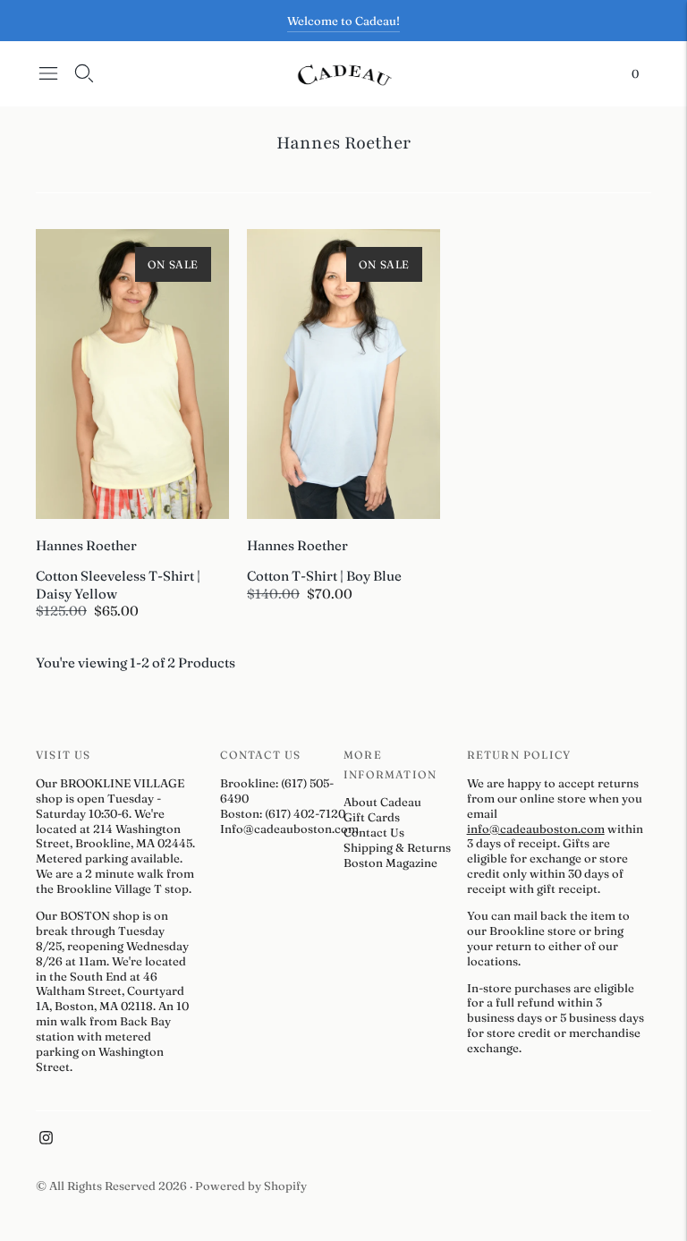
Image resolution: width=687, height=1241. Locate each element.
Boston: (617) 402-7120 (282, 813)
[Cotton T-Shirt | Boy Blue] (343, 374)
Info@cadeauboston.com (289, 828)
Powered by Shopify (251, 1185)
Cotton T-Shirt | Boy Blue (324, 575)
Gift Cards (372, 817)
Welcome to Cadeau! (343, 20)
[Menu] (48, 73)
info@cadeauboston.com (536, 828)
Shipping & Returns (397, 847)
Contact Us (374, 832)
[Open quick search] (84, 73)
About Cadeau (382, 802)
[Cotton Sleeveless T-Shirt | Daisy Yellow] (132, 374)
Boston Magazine (390, 862)
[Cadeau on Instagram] (46, 1140)
